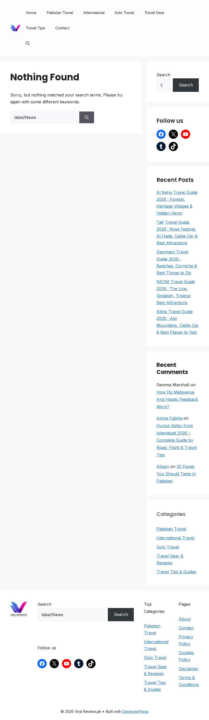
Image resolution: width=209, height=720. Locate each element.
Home (31, 12)
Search (163, 74)
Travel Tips (35, 28)
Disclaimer (189, 668)
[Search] (86, 117)
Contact (62, 28)
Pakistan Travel (60, 12)
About (185, 619)
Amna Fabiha (169, 418)
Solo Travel (124, 12)
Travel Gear (154, 12)
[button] (28, 43)
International (93, 12)
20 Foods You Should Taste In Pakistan (176, 474)
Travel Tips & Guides (176, 571)
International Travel (175, 537)
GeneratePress (135, 711)
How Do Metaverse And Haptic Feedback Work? (177, 399)
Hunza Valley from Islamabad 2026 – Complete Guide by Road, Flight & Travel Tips (176, 440)
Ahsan (162, 466)
